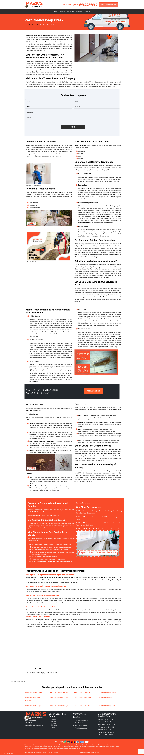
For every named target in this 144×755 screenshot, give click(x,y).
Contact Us (87, 11)
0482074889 (79, 4)
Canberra (53, 723)
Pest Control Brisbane (81, 720)
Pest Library (70, 11)
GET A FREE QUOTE (108, 5)
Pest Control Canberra (81, 723)
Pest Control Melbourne (83, 511)
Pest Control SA (33, 25)
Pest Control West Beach (107, 692)
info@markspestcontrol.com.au (33, 725)
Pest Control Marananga (59, 706)
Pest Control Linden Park (59, 698)
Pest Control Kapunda (106, 706)
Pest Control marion (105, 698)
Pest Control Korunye (33, 706)
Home (55, 11)
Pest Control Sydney (81, 725)
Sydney (53, 727)
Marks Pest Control (40, 752)
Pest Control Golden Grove (60, 692)
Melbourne (54, 725)
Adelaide (53, 719)
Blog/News (79, 11)
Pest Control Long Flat (82, 706)
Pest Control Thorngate (82, 692)
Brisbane (53, 721)
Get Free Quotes (93, 391)
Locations (62, 11)
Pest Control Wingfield (82, 698)
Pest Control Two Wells (34, 692)
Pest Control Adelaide (81, 728)
